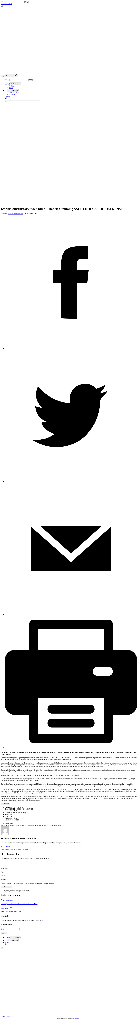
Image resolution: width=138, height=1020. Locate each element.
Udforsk (7, 84)
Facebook (3, 1016)
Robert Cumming (56, 825)
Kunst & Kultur (27, 825)
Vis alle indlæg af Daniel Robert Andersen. (14, 850)
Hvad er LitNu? (14, 92)
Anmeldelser (12, 825)
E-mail (3, 876)
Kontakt (7, 96)
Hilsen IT (78, 1018)
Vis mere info (5, 803)
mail (43, 920)
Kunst (19, 825)
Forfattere (12, 86)
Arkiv (11, 88)
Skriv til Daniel (6, 846)
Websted (3, 879)
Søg (3, 76)
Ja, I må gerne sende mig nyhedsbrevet (16, 891)
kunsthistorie (46, 825)
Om (6, 90)
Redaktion (12, 94)
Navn (3, 872)
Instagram (10, 1016)
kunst (39, 825)
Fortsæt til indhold (6, 4)
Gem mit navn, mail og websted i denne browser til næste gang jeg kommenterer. (29, 883)
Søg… (3, 2)
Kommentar (5, 868)
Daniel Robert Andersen (15, 214)
